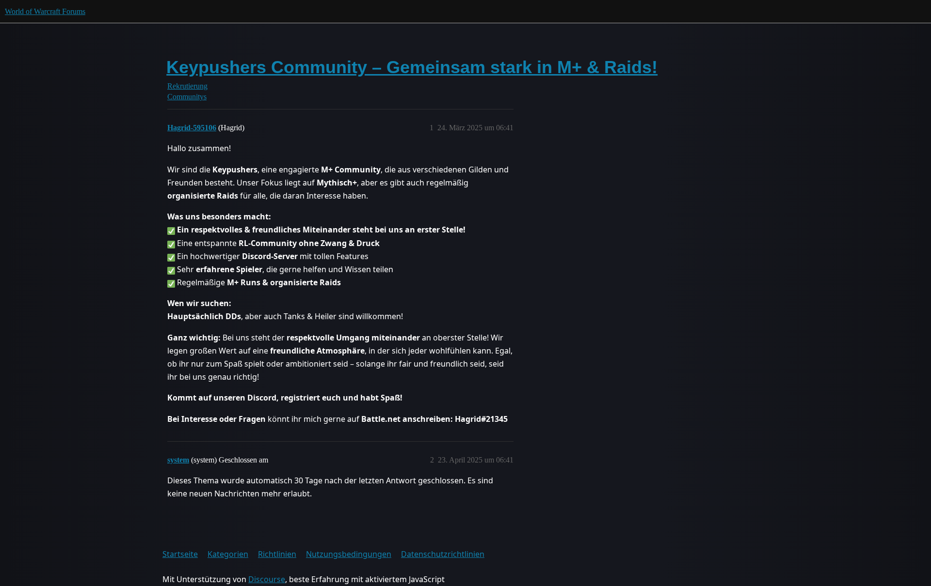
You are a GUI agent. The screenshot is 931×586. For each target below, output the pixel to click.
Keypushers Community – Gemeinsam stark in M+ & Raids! (412, 67)
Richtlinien (277, 554)
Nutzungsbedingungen (348, 554)
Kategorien (228, 554)
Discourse (266, 579)
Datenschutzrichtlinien (442, 554)
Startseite (180, 554)
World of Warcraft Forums (45, 11)
